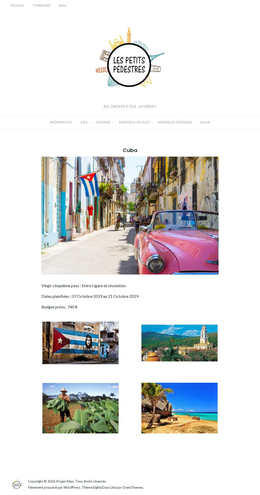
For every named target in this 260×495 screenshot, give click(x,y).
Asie (84, 122)
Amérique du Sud (134, 122)
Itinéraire (42, 5)
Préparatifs (61, 122)
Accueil (18, 5)
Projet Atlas (65, 481)
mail (63, 5)
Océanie (103, 122)
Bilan (205, 122)
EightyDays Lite (104, 487)
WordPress (71, 487)
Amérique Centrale (175, 122)
